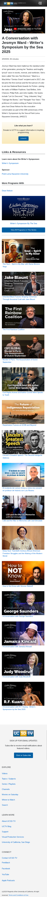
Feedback (6, 862)
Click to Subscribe (23, 755)
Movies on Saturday (10, 794)
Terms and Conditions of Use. (19, 895)
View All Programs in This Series (23, 230)
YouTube (5, 874)
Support (5, 832)
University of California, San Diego (16, 842)
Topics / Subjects (9, 779)
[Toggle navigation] (40, 3)
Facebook (6, 868)
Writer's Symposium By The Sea (23, 223)
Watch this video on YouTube (27, 29)
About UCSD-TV (9, 821)
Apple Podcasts (8, 880)
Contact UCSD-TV (9, 858)
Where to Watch (8, 800)
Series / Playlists (9, 784)
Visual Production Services (13, 837)
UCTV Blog (6, 826)
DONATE (23, 138)
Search (5, 805)
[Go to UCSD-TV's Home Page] (15, 3)
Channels (6, 789)
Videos (5, 773)
